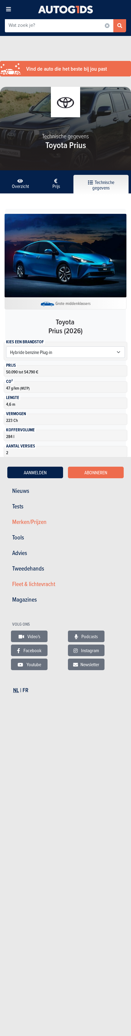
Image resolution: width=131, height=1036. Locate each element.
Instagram (89, 650)
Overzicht (20, 186)
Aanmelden (35, 472)
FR (25, 690)
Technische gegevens (103, 185)
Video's (33, 636)
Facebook (32, 650)
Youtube (33, 664)
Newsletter (89, 664)
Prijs (56, 186)
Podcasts (89, 636)
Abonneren (95, 472)
